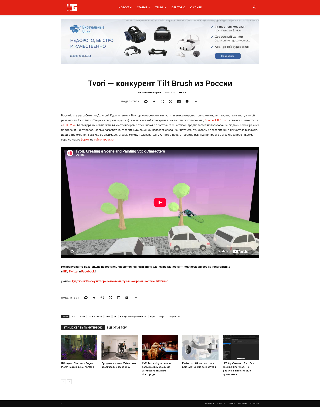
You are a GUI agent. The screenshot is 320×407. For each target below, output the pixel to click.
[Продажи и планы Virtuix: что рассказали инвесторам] (119, 347)
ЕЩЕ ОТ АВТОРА (117, 327)
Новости (125, 7)
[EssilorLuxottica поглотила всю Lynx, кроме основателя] (200, 347)
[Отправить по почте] (187, 101)
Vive (108, 316)
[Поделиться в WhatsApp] (162, 101)
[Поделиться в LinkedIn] (178, 101)
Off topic (178, 7)
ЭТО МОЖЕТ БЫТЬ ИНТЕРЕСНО (83, 327)
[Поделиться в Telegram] (154, 101)
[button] (254, 7)
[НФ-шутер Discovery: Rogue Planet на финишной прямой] (79, 347)
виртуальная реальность (133, 316)
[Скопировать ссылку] (195, 101)
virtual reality (95, 316)
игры (152, 316)
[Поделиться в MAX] (145, 101)
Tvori (82, 316)
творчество (174, 316)
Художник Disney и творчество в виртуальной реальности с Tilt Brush (119, 281)
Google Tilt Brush (215, 120)
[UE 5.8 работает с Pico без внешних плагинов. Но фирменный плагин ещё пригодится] (241, 347)
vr (115, 316)
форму (85, 139)
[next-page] (69, 381)
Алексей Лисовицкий (149, 92)
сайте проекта (104, 139)
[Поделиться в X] (170, 101)
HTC (74, 316)
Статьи (142, 7)
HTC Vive (69, 125)
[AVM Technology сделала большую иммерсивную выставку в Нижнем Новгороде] (160, 347)
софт (161, 316)
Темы (159, 7)
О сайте (196, 7)
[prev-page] (63, 381)
